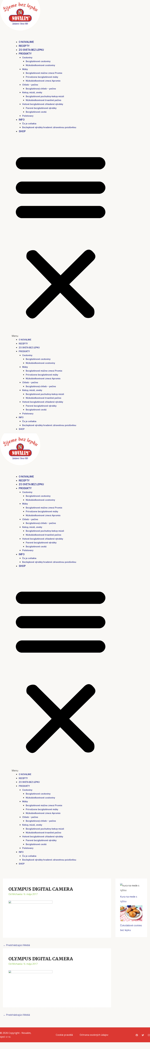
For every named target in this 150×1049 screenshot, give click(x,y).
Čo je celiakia (29, 123)
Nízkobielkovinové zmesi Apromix (43, 80)
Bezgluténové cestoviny (38, 61)
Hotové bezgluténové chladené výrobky (42, 104)
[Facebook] (137, 1035)
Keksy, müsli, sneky (32, 92)
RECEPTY (24, 45)
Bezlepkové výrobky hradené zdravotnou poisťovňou (49, 127)
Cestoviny (27, 57)
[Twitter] (143, 1035)
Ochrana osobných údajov (94, 1034)
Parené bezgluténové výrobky (41, 108)
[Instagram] (149, 1035)
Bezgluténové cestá (36, 112)
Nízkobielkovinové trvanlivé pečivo (43, 100)
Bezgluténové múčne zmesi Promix (44, 73)
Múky (25, 69)
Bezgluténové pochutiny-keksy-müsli (45, 96)
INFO (21, 119)
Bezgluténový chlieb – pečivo (41, 88)
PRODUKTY (25, 53)
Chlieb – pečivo (30, 84)
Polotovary (27, 116)
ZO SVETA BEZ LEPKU (31, 49)
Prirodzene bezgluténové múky (42, 77)
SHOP (22, 131)
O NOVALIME (26, 41)
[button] (61, 237)
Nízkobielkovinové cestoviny (40, 65)
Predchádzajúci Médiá (16, 945)
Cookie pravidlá (64, 1034)
